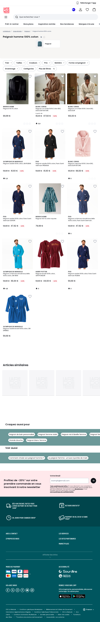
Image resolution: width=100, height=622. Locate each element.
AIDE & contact (12, 533)
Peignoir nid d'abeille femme (74, 434)
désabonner (79, 489)
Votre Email (55, 476)
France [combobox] (89, 609)
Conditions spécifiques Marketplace (31, 609)
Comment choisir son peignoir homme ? (26, 458)
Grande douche (16, 440)
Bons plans (28, 24)
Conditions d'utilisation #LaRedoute (25, 615)
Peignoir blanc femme (36, 440)
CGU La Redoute (67, 612)
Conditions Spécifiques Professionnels (46, 612)
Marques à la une (86, 24)
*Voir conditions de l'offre (59, 486)
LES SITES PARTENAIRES (67, 539)
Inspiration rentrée (46, 24)
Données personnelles (47, 615)
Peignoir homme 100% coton (42, 31)
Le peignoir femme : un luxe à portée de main (67, 458)
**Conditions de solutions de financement (29, 617)
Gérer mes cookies (63, 615)
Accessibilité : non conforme (55, 617)
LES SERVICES (64, 533)
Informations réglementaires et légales (18, 612)
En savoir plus (73, 591)
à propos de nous (12, 539)
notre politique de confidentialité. (62, 492)
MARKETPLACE (64, 544)
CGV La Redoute (11, 609)
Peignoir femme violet (47, 434)
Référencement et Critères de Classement (59, 609)
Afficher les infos (50, 555)
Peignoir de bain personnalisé (21, 434)
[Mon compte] (80, 10)
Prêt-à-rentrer (12, 24)
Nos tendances (67, 24)
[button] (94, 10)
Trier (7, 63)
